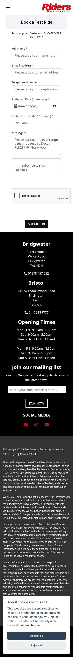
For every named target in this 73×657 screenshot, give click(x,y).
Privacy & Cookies (30, 454)
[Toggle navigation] (8, 7)
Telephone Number (24, 82)
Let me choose (29, 625)
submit (35, 224)
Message (19, 133)
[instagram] (36, 425)
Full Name (19, 48)
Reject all (36, 645)
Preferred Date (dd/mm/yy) (30, 99)
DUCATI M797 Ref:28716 (36, 35)
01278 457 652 (38, 273)
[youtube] (46, 425)
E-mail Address (23, 65)
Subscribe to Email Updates (31, 168)
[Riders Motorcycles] (56, 7)
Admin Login (9, 454)
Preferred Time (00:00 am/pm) (32, 116)
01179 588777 (38, 312)
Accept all (36, 635)
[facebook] (26, 425)
